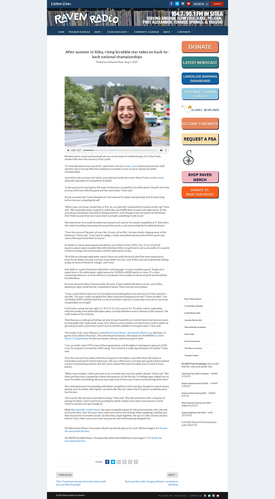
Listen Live (60, 3)
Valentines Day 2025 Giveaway (195, 373)
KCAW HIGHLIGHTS (117, 32)
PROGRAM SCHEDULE (79, 32)
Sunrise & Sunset (192, 341)
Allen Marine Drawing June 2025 (196, 403)
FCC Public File (165, 495)
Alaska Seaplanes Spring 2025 (195, 383)
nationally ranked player (88, 409)
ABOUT (166, 32)
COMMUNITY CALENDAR (146, 32)
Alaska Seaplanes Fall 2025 (194, 412)
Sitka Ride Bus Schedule (195, 327)
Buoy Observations (192, 299)
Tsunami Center (191, 355)
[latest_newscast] (200, 67)
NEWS (98, 32)
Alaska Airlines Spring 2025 (194, 393)
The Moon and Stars (193, 348)
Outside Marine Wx (193, 320)
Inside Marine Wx (192, 313)
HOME (61, 32)
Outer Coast (130, 166)
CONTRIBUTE (183, 32)
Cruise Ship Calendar (193, 306)
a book (160, 177)
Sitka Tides (189, 334)
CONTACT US (195, 495)
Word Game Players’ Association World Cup (129, 332)
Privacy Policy (180, 495)
